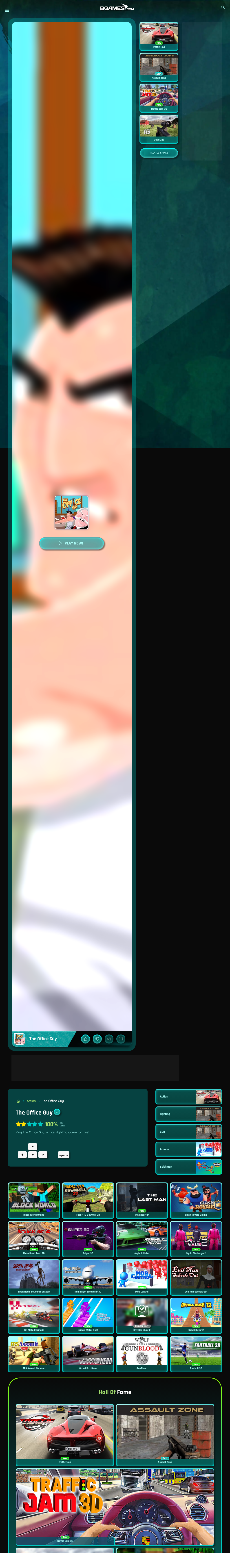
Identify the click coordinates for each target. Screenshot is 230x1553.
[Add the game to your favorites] (57, 1111)
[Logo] (115, 7)
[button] (223, 7)
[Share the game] (109, 1039)
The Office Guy (53, 1101)
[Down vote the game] (97, 1039)
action (31, 1101)
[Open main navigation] (7, 10)
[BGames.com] (18, 1101)
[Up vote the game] (86, 1039)
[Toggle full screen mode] (121, 1039)
